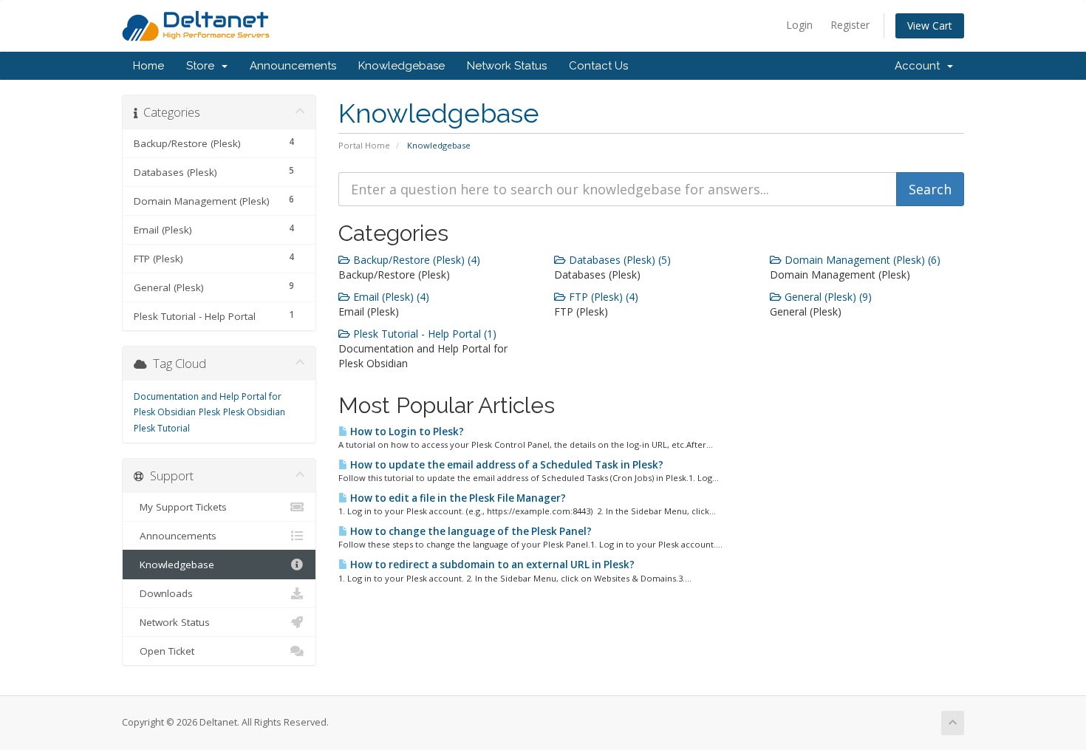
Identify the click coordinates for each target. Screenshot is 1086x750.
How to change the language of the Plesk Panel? (470, 531)
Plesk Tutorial (162, 428)
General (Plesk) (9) (827, 297)
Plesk (209, 412)
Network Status (507, 65)
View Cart (929, 25)
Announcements (293, 65)
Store (203, 65)
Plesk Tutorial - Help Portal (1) (423, 334)
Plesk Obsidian (254, 412)
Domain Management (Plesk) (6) (861, 260)
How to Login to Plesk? (406, 431)
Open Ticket (164, 651)
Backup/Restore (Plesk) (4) (415, 260)
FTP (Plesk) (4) (602, 297)
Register (850, 25)
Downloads (163, 593)
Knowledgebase (401, 65)
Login (799, 25)
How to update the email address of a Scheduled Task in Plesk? (505, 464)
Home (148, 65)
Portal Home (364, 145)
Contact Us (598, 65)
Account (920, 65)
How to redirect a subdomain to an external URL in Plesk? (491, 564)
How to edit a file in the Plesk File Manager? (457, 498)
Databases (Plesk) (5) (618, 260)
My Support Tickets (180, 507)
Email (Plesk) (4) (389, 297)
